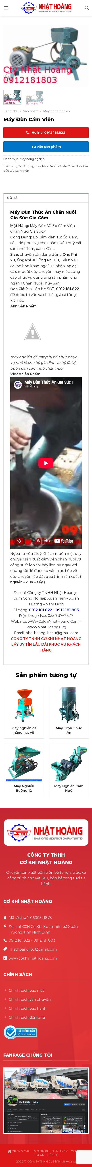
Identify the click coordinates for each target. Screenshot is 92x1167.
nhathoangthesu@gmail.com (51, 633)
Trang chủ (10, 111)
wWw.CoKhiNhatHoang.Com (53, 621)
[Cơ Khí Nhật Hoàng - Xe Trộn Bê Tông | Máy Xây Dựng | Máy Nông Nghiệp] (46, 8)
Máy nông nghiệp (56, 111)
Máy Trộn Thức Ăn (69, 730)
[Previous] (11, 55)
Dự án (39, 1155)
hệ (31, 166)
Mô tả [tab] (12, 198)
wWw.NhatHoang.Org (46, 627)
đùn (25, 166)
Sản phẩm (30, 111)
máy (38, 166)
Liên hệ (53, 1155)
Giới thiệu (41, 1151)
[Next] (81, 55)
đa (19, 166)
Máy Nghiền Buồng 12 (24, 788)
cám (13, 166)
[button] (6, 7)
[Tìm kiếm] (87, 8)
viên (26, 170)
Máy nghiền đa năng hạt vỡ (24, 730)
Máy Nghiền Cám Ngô (69, 788)
